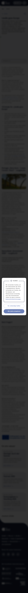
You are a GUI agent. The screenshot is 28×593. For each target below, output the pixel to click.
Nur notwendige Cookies (14, 306)
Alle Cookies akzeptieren (14, 311)
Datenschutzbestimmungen (13, 299)
